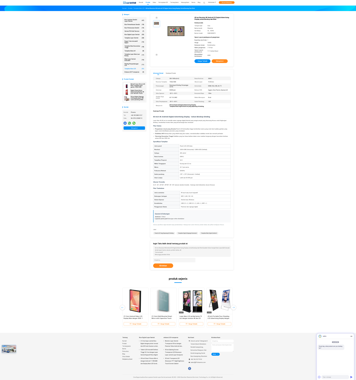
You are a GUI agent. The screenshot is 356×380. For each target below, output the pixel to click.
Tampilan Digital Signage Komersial (187, 233)
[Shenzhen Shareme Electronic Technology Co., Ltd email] (125, 123)
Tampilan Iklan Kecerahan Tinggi (134, 46)
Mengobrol (134, 128)
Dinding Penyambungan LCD (134, 64)
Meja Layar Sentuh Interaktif (134, 59)
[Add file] (319, 377)
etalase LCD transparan (134, 72)
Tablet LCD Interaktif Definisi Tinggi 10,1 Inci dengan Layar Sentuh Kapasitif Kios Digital (149, 352)
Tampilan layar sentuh (134, 38)
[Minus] (351, 336)
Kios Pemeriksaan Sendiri (134, 24)
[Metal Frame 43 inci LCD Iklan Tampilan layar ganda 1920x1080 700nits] (127, 86)
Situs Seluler (126, 356)
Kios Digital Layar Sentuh (134, 34)
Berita (124, 348)
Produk (124, 343)
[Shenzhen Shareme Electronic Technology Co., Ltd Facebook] (189, 368)
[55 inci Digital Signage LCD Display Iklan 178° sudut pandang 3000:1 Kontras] (127, 98)
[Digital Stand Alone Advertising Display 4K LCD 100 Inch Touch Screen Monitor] (127, 92)
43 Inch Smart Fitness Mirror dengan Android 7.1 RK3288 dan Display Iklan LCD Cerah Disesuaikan (149, 361)
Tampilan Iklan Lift (134, 51)
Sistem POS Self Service (134, 31)
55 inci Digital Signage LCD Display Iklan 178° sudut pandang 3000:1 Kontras (137, 98)
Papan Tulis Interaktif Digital (134, 41)
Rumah (124, 341)
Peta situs (125, 351)
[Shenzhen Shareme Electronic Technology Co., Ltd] (129, 3)
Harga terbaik (202, 61)
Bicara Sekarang (227, 2)
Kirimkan (163, 266)
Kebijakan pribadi (127, 359)
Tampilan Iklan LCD (134, 68)
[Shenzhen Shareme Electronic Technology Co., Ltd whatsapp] (129, 123)
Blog (123, 354)
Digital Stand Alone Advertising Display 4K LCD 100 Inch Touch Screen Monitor (137, 92)
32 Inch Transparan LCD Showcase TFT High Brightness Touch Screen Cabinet (174, 361)
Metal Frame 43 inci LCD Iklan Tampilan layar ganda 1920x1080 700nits (138, 85)
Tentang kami (126, 346)
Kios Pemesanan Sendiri (134, 28)
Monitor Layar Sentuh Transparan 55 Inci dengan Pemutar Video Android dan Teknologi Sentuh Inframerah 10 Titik (174, 343)
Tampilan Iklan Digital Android (209, 233)
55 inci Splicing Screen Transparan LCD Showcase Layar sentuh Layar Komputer (174, 352)
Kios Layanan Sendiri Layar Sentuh (134, 20)
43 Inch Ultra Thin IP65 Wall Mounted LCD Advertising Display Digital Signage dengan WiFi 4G (219, 318)
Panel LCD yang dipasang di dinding (164, 233)
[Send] (351, 377)
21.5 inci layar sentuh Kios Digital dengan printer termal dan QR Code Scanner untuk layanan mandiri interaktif (149, 343)
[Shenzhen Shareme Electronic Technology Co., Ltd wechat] (133, 123)
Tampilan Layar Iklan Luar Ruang (134, 54)
